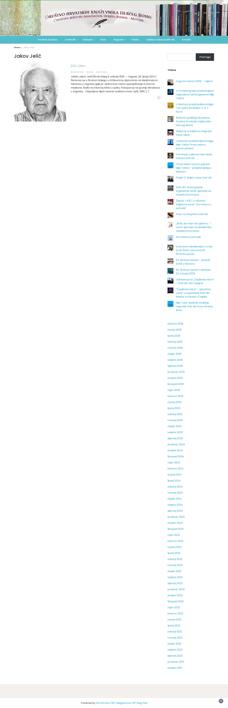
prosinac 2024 (176, 444)
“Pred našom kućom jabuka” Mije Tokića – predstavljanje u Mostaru (193, 167)
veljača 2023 (175, 577)
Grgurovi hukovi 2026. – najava (194, 81)
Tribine (135, 39)
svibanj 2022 (175, 631)
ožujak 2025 (174, 426)
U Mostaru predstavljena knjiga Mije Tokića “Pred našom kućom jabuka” (194, 144)
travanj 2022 (175, 637)
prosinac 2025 (176, 372)
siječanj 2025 (175, 438)
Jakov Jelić (101, 72)
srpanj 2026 (175, 329)
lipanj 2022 (174, 625)
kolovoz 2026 (175, 323)
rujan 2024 (174, 462)
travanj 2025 (175, 420)
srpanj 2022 (174, 619)
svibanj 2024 (175, 486)
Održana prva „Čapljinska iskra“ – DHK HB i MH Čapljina (195, 281)
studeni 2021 (175, 668)
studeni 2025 (175, 378)
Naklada (88, 39)
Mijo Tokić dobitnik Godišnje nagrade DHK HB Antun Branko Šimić (194, 306)
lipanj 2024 (174, 480)
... (72, 97)
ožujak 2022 (174, 643)
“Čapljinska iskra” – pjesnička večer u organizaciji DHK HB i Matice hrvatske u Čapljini (193, 293)
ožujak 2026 (174, 354)
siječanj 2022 (175, 656)
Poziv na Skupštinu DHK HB (192, 214)
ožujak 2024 (175, 499)
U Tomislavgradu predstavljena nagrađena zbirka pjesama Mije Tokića (195, 94)
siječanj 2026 (175, 366)
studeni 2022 (175, 595)
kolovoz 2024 (175, 468)
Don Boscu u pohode (188, 237)
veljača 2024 (175, 505)
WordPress (102, 703)
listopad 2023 (176, 529)
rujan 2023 (174, 535)
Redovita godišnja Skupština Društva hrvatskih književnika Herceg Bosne (193, 121)
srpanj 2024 (175, 474)
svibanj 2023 (175, 559)
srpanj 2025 (175, 402)
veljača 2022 (175, 649)
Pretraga (204, 57)
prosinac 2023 (176, 517)
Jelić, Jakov (78, 65)
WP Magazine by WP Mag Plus (129, 703)
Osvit (103, 39)
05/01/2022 (78, 72)
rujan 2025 (174, 390)
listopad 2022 (176, 601)
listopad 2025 (176, 384)
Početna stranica (47, 39)
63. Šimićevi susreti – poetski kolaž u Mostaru (193, 262)
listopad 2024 (176, 456)
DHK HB (90, 72)
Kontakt (186, 39)
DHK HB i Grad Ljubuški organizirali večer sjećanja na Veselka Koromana (193, 190)
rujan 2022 (174, 607)
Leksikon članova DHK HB (160, 39)
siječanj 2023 (175, 583)
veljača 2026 (175, 360)
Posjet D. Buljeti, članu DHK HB (193, 177)
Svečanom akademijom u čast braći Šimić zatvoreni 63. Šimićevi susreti (194, 250)
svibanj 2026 (175, 342)
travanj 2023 (175, 565)
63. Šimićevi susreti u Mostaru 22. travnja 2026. (193, 271)
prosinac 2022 (176, 589)
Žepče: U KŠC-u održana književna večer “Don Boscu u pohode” (193, 204)
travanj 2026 (175, 348)
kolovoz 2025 (175, 396)
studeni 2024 (175, 450)
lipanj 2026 (174, 336)
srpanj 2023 (174, 547)
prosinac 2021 (176, 662)
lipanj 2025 (174, 408)
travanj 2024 (175, 493)
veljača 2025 (175, 432)
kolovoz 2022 (175, 613)
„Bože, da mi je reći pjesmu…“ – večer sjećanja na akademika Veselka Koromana (194, 227)
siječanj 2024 (175, 511)
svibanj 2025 (175, 414)
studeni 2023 (175, 523)
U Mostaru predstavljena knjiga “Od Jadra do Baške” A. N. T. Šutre (194, 107)
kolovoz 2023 (175, 541)
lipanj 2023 (174, 553)
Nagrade (119, 39)
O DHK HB (70, 39)
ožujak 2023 (174, 571)
